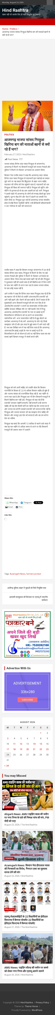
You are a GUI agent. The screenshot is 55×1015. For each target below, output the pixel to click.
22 (41, 749)
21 (34, 749)
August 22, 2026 (12, 876)
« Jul (6, 765)
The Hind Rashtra (29, 825)
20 (27, 749)
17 (8, 749)
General (9, 807)
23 (47, 749)
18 (14, 749)
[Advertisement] (27, 72)
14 (34, 744)
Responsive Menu (50, 2)
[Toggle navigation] (6, 21)
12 (21, 744)
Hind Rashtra (15, 10)
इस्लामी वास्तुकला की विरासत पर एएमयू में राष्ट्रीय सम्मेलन (29, 598)
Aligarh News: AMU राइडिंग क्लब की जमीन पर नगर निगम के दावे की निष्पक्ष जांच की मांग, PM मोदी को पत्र (26, 818)
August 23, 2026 (12, 825)
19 (21, 749)
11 (14, 744)
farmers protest (33, 574)
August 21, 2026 (12, 927)
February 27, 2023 (12, 154)
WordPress (37, 1010)
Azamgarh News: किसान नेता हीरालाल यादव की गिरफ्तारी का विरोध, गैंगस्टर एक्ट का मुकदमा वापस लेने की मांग (27, 869)
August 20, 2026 (12, 975)
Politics (9, 134)
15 (41, 744)
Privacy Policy (42, 1002)
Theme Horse (31, 1006)
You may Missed (15, 775)
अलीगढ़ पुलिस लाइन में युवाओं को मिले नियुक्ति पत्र (26, 588)
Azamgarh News (17, 574)
